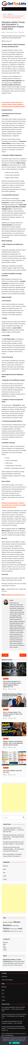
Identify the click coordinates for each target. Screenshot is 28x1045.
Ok (10, 1042)
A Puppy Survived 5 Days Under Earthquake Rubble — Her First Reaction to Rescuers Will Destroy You (13, 849)
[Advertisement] (14, 798)
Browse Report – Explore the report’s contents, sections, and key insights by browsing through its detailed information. (13, 104)
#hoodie (10, 922)
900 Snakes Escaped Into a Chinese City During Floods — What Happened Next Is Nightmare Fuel (13, 836)
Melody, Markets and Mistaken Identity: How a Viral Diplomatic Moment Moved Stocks (13, 743)
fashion (6, 928)
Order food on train (14, 931)
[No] (26, 1040)
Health (19, 929)
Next (22, 655)
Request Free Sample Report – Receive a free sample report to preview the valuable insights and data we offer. (14, 505)
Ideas (4, 869)
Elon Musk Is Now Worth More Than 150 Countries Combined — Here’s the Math (13, 843)
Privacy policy (16, 1042)
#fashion (5, 922)
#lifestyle (16, 922)
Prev (6, 655)
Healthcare (6, 931)
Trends (5, 879)
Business (22, 32)
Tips (4, 872)
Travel (4, 876)
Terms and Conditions (7, 979)
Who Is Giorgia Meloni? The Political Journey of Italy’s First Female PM (12, 714)
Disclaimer (4, 976)
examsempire (15, 925)
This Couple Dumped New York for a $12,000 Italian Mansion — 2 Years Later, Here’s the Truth (13, 829)
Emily (4, 32)
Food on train (13, 928)
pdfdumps (20, 931)
